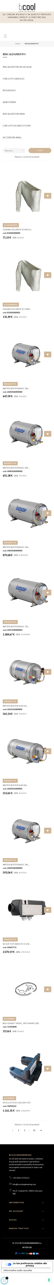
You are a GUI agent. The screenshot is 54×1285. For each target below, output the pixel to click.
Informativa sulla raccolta (18, 1270)
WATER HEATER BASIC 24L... (16, 864)
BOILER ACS (9, 90)
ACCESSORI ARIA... (12, 137)
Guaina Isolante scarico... (17, 229)
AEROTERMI (9, 102)
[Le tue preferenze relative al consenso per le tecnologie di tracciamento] (49, 1280)
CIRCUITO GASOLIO (13, 78)
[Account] (42, 27)
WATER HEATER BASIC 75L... (16, 626)
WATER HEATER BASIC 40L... (16, 468)
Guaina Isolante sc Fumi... (17, 309)
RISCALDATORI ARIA (14, 113)
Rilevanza (14, 150)
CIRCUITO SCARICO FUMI (17, 125)
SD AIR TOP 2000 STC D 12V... (17, 944)
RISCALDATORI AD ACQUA (17, 66)
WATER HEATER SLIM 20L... (15, 785)
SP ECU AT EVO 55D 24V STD (16, 1102)
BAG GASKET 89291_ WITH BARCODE (21, 1023)
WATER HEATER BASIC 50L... (16, 547)
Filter (39, 150)
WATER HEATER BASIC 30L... (16, 388)
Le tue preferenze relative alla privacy (30, 1264)
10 (34, 1130)
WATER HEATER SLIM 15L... (15, 706)
